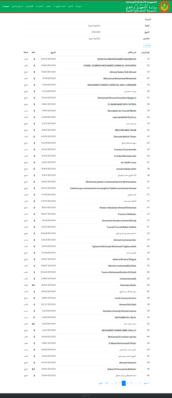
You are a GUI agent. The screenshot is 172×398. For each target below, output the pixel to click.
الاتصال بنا (29, 6)
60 (107, 383)
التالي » (100, 383)
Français (6, 6)
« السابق (146, 383)
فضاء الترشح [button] (60, 6)
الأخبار (70, 6)
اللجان (48, 6)
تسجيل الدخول (17, 6)
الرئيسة (78, 6)
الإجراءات (39, 6)
